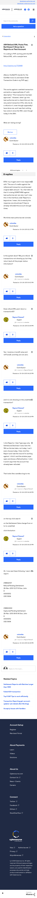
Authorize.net (23, 847)
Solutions (13, 757)
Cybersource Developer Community (6, 9)
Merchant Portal (16, 733)
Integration (7, 36)
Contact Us (14, 777)
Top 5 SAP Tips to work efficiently (16, 696)
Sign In (29, 10)
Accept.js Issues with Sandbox (15, 708)
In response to (22, 279)
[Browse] (32, 9)
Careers (13, 785)
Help (26, 10)
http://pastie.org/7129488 (13, 66)
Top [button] (2, 893)
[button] (7, 153)
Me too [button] (10, 132)
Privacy (12, 851)
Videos (12, 753)
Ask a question (18, 26)
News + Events (15, 781)
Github (12, 809)
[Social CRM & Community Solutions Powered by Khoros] (30, 894)
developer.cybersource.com (26, 3)
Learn (12, 750)
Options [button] (34, 36)
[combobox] (18, 20)
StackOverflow (15, 813)
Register (13, 729)
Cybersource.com (16, 774)
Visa (11, 847)
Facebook (13, 805)
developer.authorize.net (27, 1)
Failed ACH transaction (12, 692)
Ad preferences (15, 855)
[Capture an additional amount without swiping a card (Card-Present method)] (23, 170)
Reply (19, 160)
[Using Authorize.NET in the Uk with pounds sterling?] (26, 170)
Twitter (12, 801)
